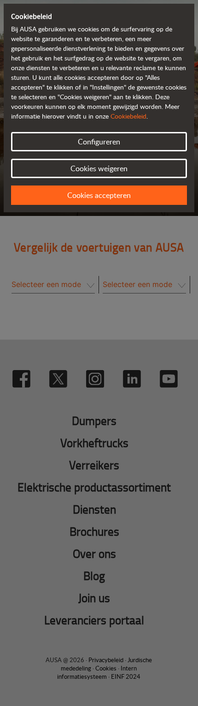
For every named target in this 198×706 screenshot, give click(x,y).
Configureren (99, 142)
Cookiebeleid (128, 116)
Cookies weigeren (99, 168)
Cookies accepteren (99, 195)
